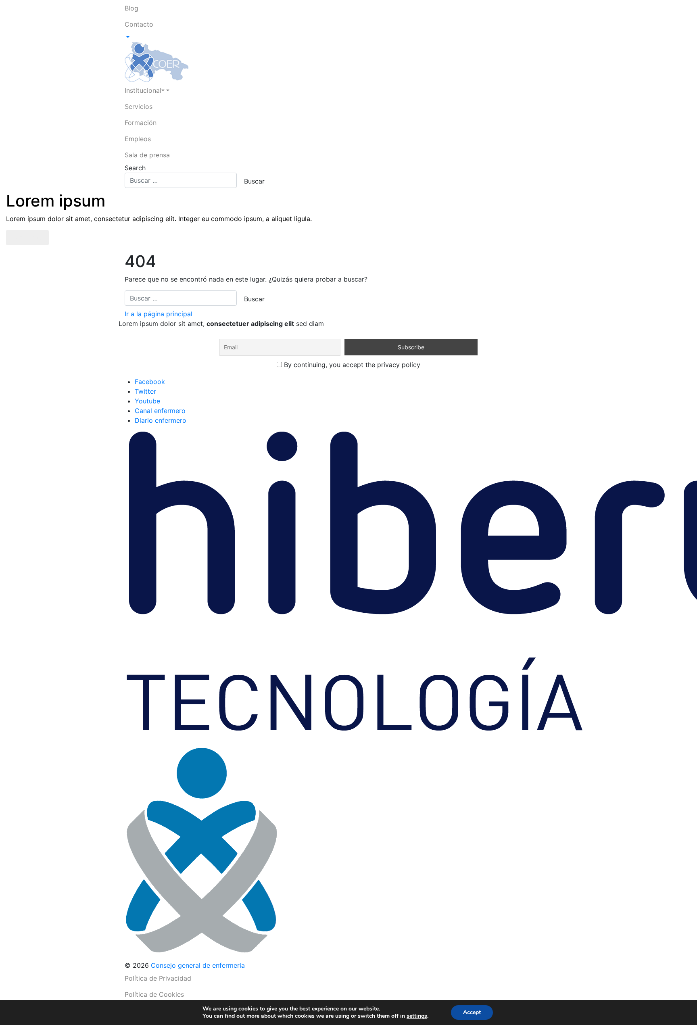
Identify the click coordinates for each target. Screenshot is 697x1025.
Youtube (147, 401)
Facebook (150, 382)
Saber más (27, 238)
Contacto (139, 24)
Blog (131, 8)
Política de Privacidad (158, 978)
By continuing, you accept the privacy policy (351, 365)
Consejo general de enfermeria (198, 965)
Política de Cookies (154, 994)
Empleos (138, 139)
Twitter (145, 391)
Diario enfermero (160, 420)
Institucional (143, 90)
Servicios (138, 106)
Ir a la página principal (158, 314)
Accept (472, 1012)
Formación (141, 123)
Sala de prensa (147, 155)
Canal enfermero (160, 411)
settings (417, 1016)
